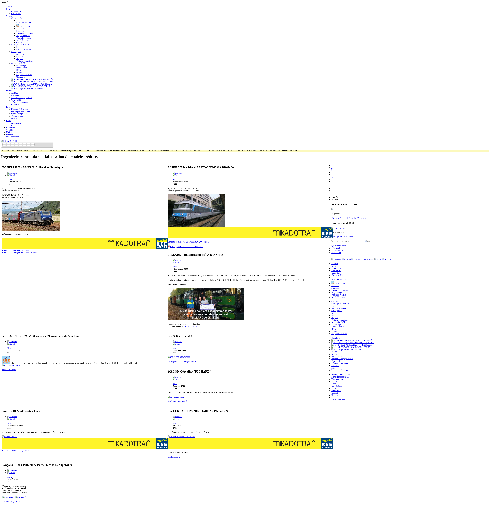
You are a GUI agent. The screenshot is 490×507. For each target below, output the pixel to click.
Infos (8, 107)
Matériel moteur (22, 47)
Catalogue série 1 (174, 361)
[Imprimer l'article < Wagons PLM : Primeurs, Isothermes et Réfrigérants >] (12, 470)
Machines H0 (16, 95)
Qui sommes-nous (338, 246)
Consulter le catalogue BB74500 (15, 250)
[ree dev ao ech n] (9, 436)
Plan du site (336, 253)
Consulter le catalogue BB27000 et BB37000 (20, 252)
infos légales (336, 248)
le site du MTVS (191, 326)
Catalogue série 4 (24, 450)
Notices (14, 118)
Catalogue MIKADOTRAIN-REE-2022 (186, 247)
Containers (20, 77)
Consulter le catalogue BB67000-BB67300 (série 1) (188, 242)
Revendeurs (11, 127)
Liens (8, 121)
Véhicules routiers (23, 38)
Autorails (20, 29)
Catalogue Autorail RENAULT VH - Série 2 (349, 218)
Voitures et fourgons (24, 33)
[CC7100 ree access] (11, 365)
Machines (20, 31)
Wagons (19, 58)
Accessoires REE (18, 63)
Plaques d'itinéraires (24, 75)
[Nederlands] (29, 145)
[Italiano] (17, 145)
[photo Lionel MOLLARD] (31, 230)
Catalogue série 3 (9, 450)
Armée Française (23, 40)
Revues (14, 125)
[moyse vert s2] (338, 228)
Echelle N (15, 104)
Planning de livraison (19, 109)
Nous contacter (337, 250)
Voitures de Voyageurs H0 (21, 98)
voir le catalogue (9, 370)
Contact (9, 130)
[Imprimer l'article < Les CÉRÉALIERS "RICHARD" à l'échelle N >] (177, 417)
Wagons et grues (23, 35)
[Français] (4, 145)
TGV (18, 20)
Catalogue (10, 16)
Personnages (21, 65)
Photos (9, 91)
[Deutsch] (13, 145)
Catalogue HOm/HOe (20, 45)
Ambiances (15, 93)
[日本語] (32, 145)
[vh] (333, 209)
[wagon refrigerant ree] (24, 497)
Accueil (9, 7)
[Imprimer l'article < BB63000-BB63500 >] (177, 341)
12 (332, 177)
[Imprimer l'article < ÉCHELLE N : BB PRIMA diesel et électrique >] (12, 173)
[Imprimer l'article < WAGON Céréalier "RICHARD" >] (177, 377)
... (332, 172)
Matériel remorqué (23, 49)
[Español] (21, 145)
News (8, 9)
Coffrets (19, 42)
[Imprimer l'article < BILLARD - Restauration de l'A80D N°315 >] (177, 260)
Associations (16, 123)
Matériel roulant (22, 68)
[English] (8, 145)
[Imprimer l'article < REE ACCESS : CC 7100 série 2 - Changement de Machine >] (12, 341)
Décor (18, 70)
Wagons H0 (16, 100)
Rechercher (336, 241)
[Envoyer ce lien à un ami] (11, 175)
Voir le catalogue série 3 (177, 401)
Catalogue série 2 (189, 361)
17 (332, 188)
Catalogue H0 (16, 18)
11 (332, 174)
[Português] (25, 145)
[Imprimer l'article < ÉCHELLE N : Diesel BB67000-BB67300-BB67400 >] (177, 173)
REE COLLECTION (25, 23)
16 (332, 186)
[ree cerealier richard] (176, 397)
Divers (19, 72)
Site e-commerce (13, 137)
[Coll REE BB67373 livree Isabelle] (196, 226)
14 (332, 181)
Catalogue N (16, 52)
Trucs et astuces (17, 116)
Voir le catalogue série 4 (12, 501)
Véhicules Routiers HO (20, 102)
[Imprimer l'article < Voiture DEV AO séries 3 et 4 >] (12, 417)
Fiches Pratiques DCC (20, 114)
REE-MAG (16, 14)
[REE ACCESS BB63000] (179, 357)
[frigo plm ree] (8, 497)
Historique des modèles (20, 111)
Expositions (16, 11)
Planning (9, 134)
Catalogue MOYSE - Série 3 (343, 237)
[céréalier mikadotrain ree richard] (181, 436)
